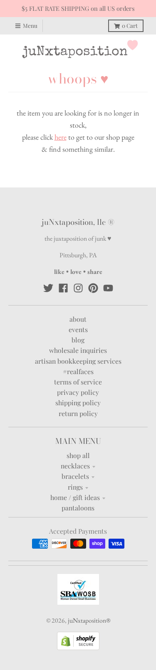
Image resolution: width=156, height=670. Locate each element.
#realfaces (78, 371)
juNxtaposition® (89, 620)
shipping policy (78, 402)
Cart (130, 25)
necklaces (75, 465)
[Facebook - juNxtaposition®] (63, 288)
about (78, 319)
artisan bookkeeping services (78, 361)
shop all (78, 455)
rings (75, 487)
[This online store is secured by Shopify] (78, 647)
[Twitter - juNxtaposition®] (48, 288)
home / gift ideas (75, 497)
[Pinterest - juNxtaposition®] (93, 288)
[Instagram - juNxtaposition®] (78, 288)
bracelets (75, 476)
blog (78, 339)
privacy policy (78, 392)
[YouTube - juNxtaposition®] (108, 288)
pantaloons (78, 507)
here (60, 137)
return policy (78, 413)
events (78, 329)
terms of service (78, 381)
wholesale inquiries (78, 350)
